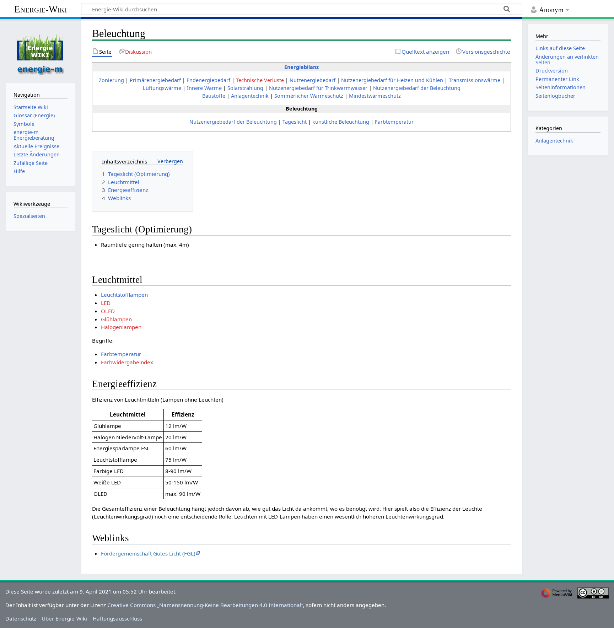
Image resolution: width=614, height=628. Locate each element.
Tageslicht (294, 121)
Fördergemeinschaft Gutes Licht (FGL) (148, 553)
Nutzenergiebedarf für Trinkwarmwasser (318, 88)
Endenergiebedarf (208, 80)
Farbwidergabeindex (127, 362)
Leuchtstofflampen (124, 294)
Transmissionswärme (474, 80)
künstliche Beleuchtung (340, 121)
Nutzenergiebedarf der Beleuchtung (416, 88)
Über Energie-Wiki (64, 618)
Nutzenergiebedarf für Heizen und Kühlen (392, 80)
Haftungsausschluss (117, 618)
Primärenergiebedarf (155, 80)
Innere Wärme (204, 88)
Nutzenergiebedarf (312, 80)
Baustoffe (213, 95)
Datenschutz (20, 618)
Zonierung (111, 80)
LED (106, 302)
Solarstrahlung (245, 88)
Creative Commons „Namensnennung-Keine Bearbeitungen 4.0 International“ (205, 604)
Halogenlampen (121, 327)
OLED (108, 311)
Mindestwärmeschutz (375, 95)
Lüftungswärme (162, 88)
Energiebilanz (301, 67)
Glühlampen (116, 319)
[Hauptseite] (40, 50)
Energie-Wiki (40, 9)
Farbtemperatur (394, 121)
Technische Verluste (260, 80)
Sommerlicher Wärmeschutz (308, 95)
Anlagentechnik (250, 95)
